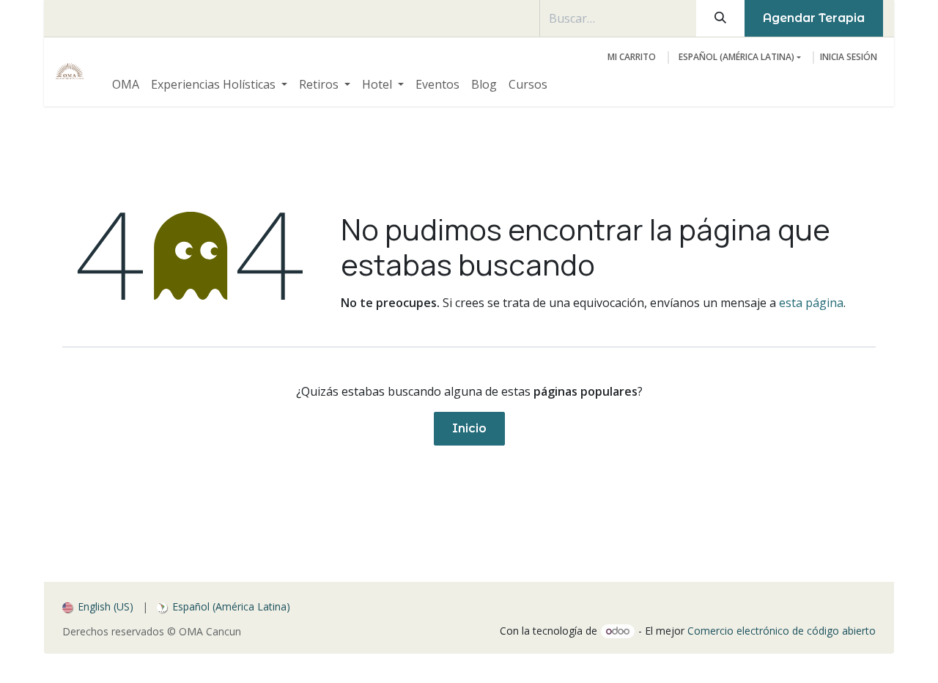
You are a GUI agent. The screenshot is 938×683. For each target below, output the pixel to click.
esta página (811, 303)
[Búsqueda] (720, 18)
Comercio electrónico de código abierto (781, 631)
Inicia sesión (848, 57)
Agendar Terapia (814, 18)
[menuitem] (125, 84)
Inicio (469, 428)
